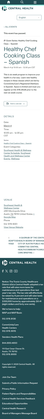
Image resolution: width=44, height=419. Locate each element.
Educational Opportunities (15, 403)
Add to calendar (16, 104)
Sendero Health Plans (12, 337)
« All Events (10, 26)
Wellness (15, 158)
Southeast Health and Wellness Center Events (17, 156)
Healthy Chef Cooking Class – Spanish (18, 143)
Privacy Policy (9, 388)
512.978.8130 (9, 318)
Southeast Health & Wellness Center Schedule (17, 151)
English (22, 17)
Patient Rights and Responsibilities (19, 393)
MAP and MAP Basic (12, 312)
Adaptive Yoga (13, 242)
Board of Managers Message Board (19, 413)
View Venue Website (13, 227)
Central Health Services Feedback (18, 398)
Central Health (22, 8)
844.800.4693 (9, 343)
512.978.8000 (9, 354)
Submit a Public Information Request (20, 383)
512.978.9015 (9, 331)
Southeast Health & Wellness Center (13, 206)
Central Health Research (14, 408)
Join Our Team (9, 377)
